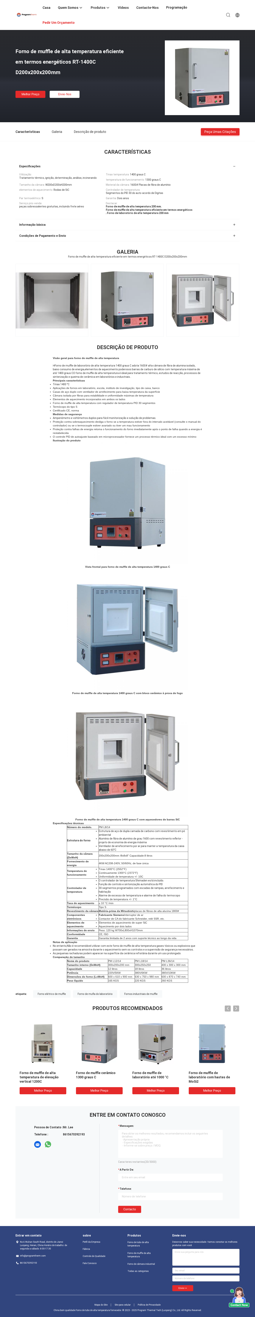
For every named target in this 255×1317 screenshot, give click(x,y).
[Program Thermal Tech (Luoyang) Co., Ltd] (26, 14)
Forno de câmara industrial (141, 1264)
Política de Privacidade (149, 1305)
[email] (37, 1144)
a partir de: (127, 1169)
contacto (129, 1209)
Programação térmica (176, 10)
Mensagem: (127, 1125)
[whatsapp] (48, 1144)
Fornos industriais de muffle (141, 993)
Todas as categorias (138, 1271)
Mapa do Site (101, 1305)
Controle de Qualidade (94, 1256)
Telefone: (126, 1188)
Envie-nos (64, 94)
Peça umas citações (220, 131)
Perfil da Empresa (91, 1242)
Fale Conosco (90, 1263)
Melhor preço (30, 94)
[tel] (58, 1144)
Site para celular (123, 1305)
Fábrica (86, 1249)
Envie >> (182, 1288)
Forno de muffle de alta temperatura (139, 1255)
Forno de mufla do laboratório (95, 993)
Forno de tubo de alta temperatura (138, 1244)
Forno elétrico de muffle (52, 993)
